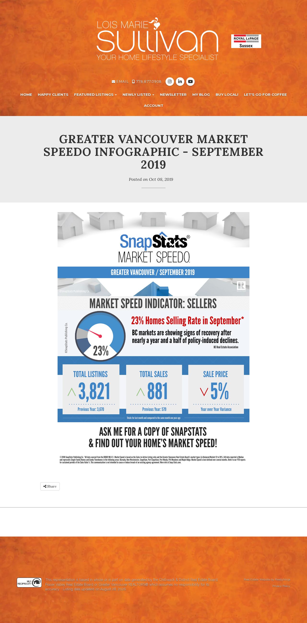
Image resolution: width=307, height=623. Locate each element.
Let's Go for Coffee (265, 94)
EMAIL (122, 81)
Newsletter (173, 94)
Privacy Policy (281, 586)
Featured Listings (94, 94)
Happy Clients (53, 94)
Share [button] (51, 486)
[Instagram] (170, 82)
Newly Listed (137, 94)
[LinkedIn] (180, 82)
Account (153, 105)
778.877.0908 (148, 81)
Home (26, 94)
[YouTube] (190, 82)
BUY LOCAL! (227, 94)
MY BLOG (201, 94)
